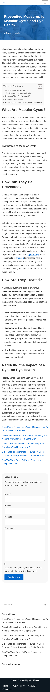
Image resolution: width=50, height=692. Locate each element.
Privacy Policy (18, 686)
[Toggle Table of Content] (39, 86)
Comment (9, 528)
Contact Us (7, 689)
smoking (20, 258)
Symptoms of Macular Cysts (20, 93)
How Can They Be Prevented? (17, 96)
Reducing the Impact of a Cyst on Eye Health (23, 102)
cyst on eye (33, 254)
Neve (13, 680)
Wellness (18, 33)
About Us (32, 686)
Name (7, 494)
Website (8, 517)
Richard (9, 33)
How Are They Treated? (14, 99)
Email (7, 506)
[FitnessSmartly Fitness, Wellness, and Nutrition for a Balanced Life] (4, 2)
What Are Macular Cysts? (15, 90)
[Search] (45, 604)
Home (5, 686)
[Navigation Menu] (45, 3)
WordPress (34, 680)
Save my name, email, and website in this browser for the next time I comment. (23, 569)
